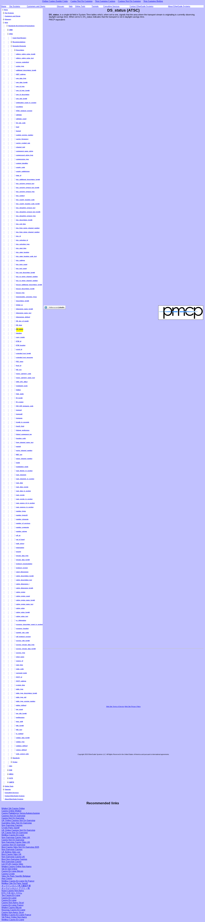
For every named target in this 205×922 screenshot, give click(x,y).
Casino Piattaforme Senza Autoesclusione (21, 813)
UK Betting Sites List (11, 852)
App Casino (7, 878)
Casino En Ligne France (12, 905)
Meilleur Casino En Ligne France (16, 915)
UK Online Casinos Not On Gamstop (18, 820)
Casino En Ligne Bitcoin (12, 871)
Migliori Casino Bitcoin (12, 907)
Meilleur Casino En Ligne (13, 835)
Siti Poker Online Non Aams (14, 917)
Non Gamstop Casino (11, 861)
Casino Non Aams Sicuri (13, 902)
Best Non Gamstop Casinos (14, 859)
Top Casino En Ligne (11, 895)
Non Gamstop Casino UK (13, 857)
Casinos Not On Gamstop (13, 816)
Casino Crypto (8, 874)
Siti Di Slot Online (9, 869)
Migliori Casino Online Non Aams (17, 866)
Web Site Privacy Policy (133, 706)
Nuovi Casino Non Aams (13, 890)
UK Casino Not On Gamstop (15, 832)
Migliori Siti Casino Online (13, 808)
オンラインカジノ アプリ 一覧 (16, 888)
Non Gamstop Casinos (12, 825)
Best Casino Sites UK (11, 854)
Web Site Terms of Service (115, 706)
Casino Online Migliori (11, 811)
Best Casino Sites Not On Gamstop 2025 (20, 847)
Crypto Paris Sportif (10, 828)
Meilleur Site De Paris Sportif (15, 883)
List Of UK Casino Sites (12, 864)
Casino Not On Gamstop (13, 818)
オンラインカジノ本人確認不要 (16, 886)
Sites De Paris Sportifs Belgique (16, 876)
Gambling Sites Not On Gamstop (17, 823)
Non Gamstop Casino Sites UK (16, 837)
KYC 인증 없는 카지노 (12, 893)
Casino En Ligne (9, 898)
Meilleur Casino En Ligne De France (18, 881)
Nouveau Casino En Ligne (13, 910)
